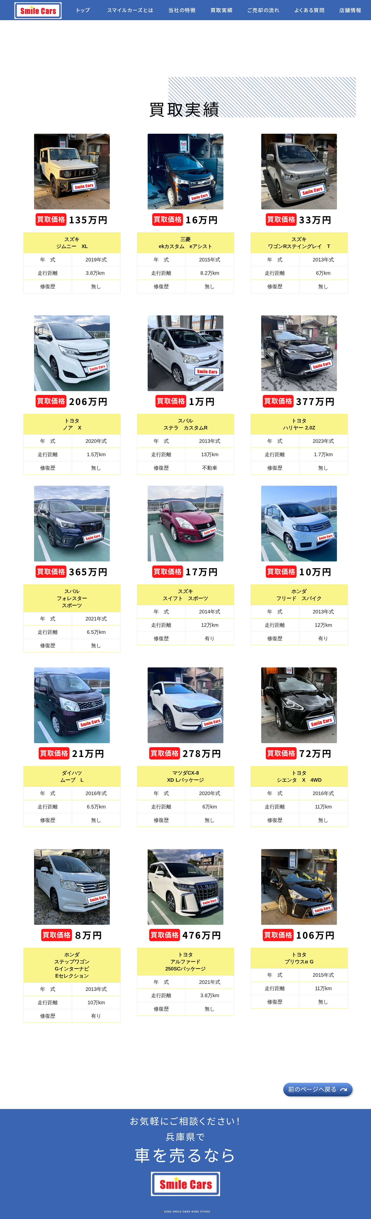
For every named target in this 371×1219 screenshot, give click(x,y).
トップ (83, 10)
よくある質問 (310, 10)
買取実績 (221, 10)
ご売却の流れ (263, 10)
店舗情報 (350, 10)
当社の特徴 (182, 10)
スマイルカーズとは (130, 10)
